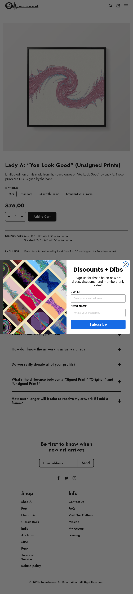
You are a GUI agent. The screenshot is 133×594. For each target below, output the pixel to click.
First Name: (79, 306)
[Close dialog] (125, 264)
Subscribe (98, 324)
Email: (75, 292)
